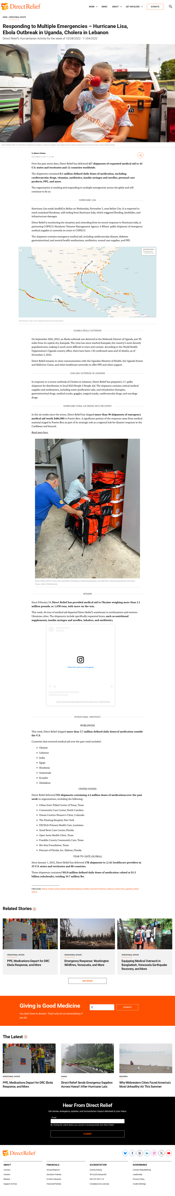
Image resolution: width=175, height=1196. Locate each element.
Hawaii (64, 1076)
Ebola (57, 889)
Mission (7, 1179)
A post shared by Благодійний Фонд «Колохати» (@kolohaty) (83, 701)
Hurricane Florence (98, 889)
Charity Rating (96, 1170)
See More (87, 981)
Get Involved (133, 6)
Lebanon (110, 889)
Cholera (51, 889)
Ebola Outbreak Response (71, 889)
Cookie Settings (139, 1184)
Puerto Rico (120, 889)
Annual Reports (53, 1170)
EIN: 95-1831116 (97, 1179)
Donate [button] (155, 6)
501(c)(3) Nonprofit (98, 1174)
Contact (7, 1170)
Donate (127, 1007)
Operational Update (17, 17)
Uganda (129, 889)
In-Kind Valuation (54, 1179)
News (104, 6)
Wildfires (123, 1076)
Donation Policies (54, 1174)
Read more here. (40, 432)
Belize (44, 889)
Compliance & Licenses (99, 1184)
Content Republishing (142, 1170)
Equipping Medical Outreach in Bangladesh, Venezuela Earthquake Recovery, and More (144, 964)
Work (91, 6)
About (115, 6)
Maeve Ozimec (40, 153)
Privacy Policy (139, 1179)
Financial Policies (54, 1184)
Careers (7, 1174)
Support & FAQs (10, 1184)
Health (86, 889)
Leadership (137, 1174)
